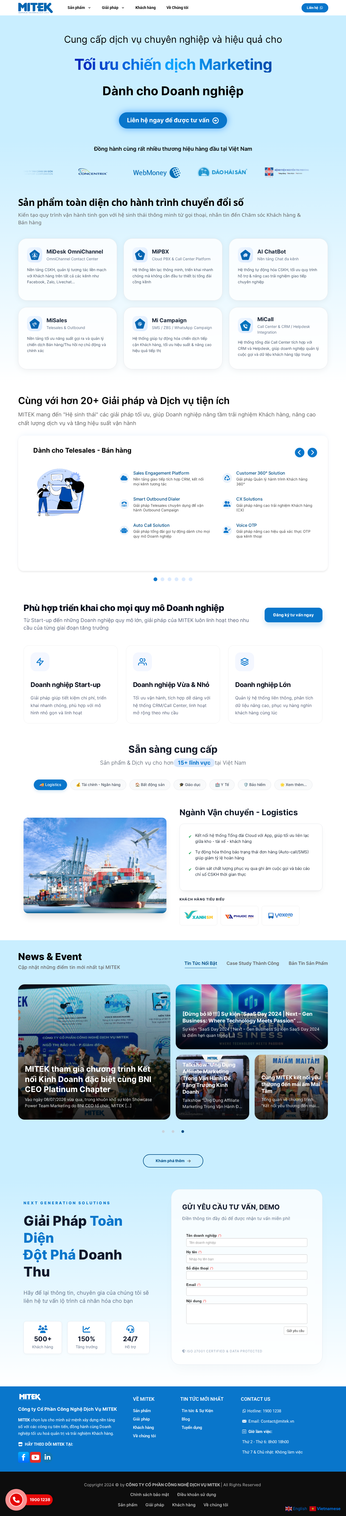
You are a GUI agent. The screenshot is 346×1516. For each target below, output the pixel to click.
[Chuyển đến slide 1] (163, 1131)
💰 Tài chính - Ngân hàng (98, 784)
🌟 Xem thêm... (293, 784)
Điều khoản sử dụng (196, 1494)
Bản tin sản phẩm (308, 963)
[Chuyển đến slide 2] (173, 1131)
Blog (186, 1419)
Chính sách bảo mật (149, 1494)
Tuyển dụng (192, 1427)
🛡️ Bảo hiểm (254, 784)
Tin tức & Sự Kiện (197, 1410)
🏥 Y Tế (222, 784)
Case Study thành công (253, 963)
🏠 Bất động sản (150, 784)
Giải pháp (141, 1419)
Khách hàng (143, 1427)
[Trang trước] (299, 452)
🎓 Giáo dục (190, 784)
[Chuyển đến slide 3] (183, 1131)
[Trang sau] (312, 452)
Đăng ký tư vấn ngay (293, 614)
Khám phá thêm (170, 1160)
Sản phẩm (142, 1410)
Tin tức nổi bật (200, 963)
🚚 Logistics (50, 784)
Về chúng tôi (144, 1435)
